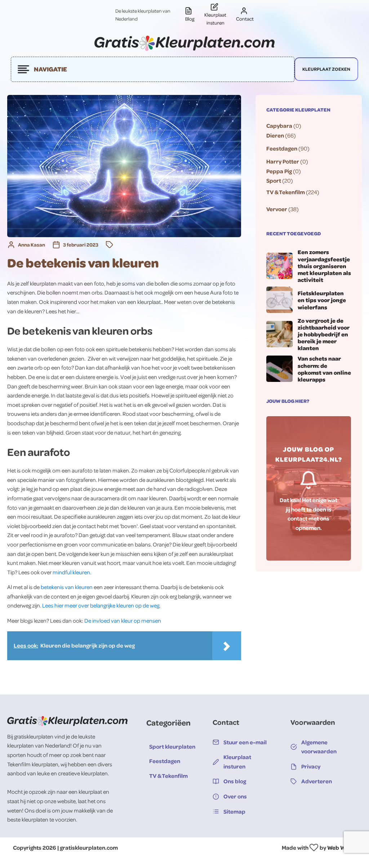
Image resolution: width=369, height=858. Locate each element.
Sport (273, 180)
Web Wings (341, 847)
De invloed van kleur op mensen (122, 620)
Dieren (275, 135)
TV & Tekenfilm (285, 192)
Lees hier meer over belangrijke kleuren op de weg (100, 605)
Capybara (279, 125)
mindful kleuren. (72, 572)
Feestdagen (281, 148)
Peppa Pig (279, 171)
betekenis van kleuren (67, 587)
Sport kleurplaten (172, 746)
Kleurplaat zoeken (326, 69)
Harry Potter (282, 161)
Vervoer (276, 209)
